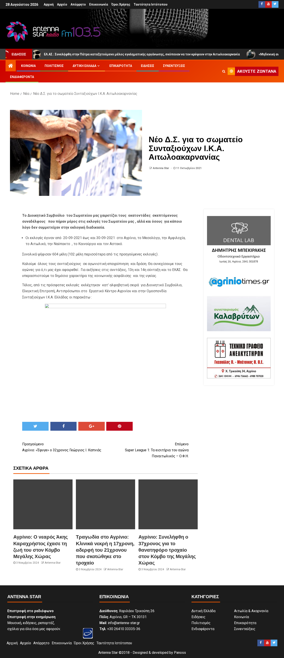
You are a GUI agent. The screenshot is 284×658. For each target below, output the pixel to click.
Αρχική (49, 4)
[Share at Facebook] (63, 426)
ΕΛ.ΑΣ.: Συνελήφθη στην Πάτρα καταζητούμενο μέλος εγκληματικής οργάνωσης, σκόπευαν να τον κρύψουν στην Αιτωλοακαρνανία (121, 54)
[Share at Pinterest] (119, 426)
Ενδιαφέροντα (22, 77)
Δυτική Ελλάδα (84, 66)
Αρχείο (62, 4)
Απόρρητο (78, 4)
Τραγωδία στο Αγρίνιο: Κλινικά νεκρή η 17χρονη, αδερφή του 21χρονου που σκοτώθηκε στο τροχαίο (105, 550)
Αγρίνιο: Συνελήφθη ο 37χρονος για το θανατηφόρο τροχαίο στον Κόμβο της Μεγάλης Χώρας (167, 550)
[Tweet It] (35, 426)
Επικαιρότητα (120, 66)
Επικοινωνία (98, 4)
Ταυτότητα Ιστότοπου (151, 4)
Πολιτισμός (54, 66)
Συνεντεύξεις (174, 66)
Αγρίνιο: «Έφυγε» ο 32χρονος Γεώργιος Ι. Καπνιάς (61, 447)
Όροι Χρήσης (120, 4)
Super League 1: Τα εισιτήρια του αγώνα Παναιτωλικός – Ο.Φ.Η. (157, 450)
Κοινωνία (28, 66)
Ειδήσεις (147, 66)
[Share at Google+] (91, 426)
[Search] (224, 71)
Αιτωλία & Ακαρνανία (251, 611)
